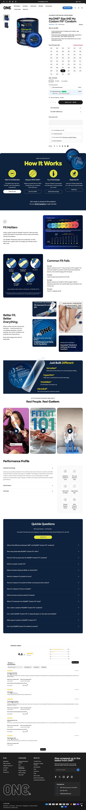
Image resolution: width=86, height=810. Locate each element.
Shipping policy (26, 805)
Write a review (75, 662)
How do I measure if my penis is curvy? (19, 576)
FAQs (35, 773)
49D (63, 51)
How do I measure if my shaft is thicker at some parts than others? (28, 583)
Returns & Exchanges (39, 777)
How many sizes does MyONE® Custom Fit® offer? (23, 551)
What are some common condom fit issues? (21, 595)
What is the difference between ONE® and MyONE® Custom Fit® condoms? (30, 545)
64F (69, 70)
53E (63, 58)
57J (80, 64)
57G (69, 64)
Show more (43, 749)
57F (63, 64)
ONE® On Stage (21, 772)
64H (80, 70)
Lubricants (5, 767)
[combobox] (79, 1)
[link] (67, 7)
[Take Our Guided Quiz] (12, 173)
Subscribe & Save (59, 91)
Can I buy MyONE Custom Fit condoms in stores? (22, 626)
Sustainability (37, 767)
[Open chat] (81, 805)
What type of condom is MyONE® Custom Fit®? (22, 620)
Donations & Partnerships (21, 767)
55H (74, 61)
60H (75, 67)
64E (63, 70)
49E (69, 51)
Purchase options (53, 85)
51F (68, 54)
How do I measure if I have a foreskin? (19, 589)
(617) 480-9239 (63, 790)
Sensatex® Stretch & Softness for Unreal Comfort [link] (68, 347)
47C (69, 48)
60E (57, 67)
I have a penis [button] (10, 681)
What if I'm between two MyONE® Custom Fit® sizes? (24, 601)
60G (69, 67)
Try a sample (64, 81)
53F (69, 58)
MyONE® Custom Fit (8, 765)
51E (63, 54)
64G (74, 70)
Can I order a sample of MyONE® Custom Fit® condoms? (24, 608)
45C (51, 48)
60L (57, 70)
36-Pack (57, 81)
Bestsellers (6, 761)
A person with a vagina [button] (25, 681)
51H (80, 54)
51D (57, 54)
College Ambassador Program (23, 762)
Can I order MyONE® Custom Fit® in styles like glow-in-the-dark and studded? (31, 614)
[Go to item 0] (6, 18)
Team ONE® (21, 775)
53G (74, 58)
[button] (59, 649)
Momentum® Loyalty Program (38, 764)
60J (80, 67)
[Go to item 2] (6, 25)
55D (51, 61)
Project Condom (22, 770)
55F (63, 61)
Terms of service (19, 805)
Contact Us (36, 771)
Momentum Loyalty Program (69, 137)
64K (57, 74)
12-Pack (51, 81)
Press (35, 769)
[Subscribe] (78, 769)
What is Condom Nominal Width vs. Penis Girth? (22, 570)
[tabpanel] (43, 709)
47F (51, 51)
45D (57, 48)
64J (51, 74)
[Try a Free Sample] (53, 173)
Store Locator (37, 775)
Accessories (6, 772)
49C (57, 51)
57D (51, 64)
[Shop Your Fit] (74, 173)
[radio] (51, 87)
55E (57, 61)
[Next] (41, 34)
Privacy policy (12, 805)
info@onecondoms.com (65, 793)
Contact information (33, 805)
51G (74, 54)
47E (80, 48)
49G (80, 51)
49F (74, 51)
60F (63, 67)
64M (69, 74)
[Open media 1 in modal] (27, 32)
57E (57, 64)
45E (63, 48)
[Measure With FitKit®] (33, 173)
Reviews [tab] (11, 663)
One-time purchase (57, 87)
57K (51, 67)
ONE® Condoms (6, 763)
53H (80, 58)
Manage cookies (14, 807)
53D (57, 58)
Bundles (5, 770)
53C (51, 58)
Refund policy (6, 805)
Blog (19, 765)
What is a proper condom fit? (16, 564)
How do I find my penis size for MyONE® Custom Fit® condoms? (27, 558)
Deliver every (55, 93)
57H (74, 64)
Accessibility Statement (39, 780)
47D (74, 48)
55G (69, 61)
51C (51, 54)
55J (80, 61)
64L (63, 74)
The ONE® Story (37, 761)
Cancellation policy (7, 807)
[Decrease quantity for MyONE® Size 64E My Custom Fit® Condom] (50, 102)
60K (51, 70)
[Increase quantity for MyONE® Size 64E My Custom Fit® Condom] (55, 102)
